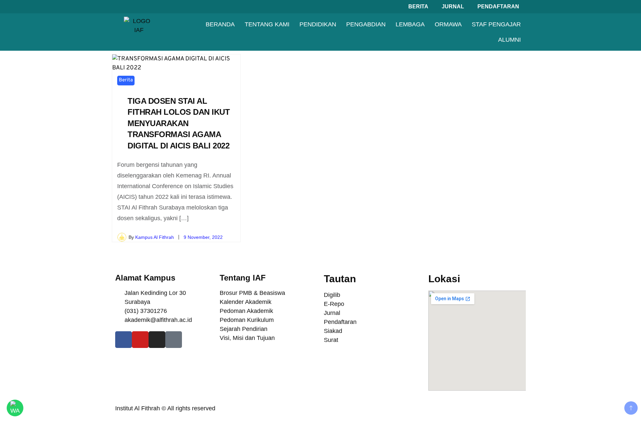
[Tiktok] (173, 339)
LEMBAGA (410, 24)
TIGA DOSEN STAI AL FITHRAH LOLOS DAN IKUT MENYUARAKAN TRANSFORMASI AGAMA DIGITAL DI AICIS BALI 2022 (179, 123)
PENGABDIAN (366, 24)
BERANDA (220, 24)
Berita (126, 80)
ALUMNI (509, 39)
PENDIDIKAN (317, 24)
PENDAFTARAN (498, 6)
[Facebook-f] (123, 339)
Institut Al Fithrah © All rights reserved (165, 408)
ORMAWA (448, 24)
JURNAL (453, 6)
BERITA (418, 6)
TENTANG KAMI (267, 24)
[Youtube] (140, 339)
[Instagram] (157, 339)
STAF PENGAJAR (496, 24)
